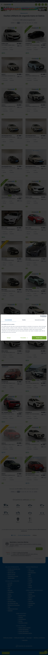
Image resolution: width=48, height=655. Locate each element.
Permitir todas (39, 337)
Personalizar (23, 337)
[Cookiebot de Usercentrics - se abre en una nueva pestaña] (41, 316)
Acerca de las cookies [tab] (39, 319)
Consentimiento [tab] (8, 319)
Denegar (9, 337)
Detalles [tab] (24, 319)
